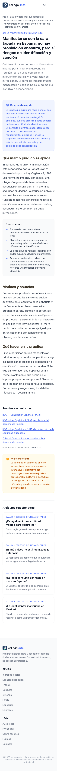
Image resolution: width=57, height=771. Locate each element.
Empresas (8, 710)
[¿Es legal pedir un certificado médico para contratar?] (28, 525)
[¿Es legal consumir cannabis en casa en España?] (28, 582)
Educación (8, 705)
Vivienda (7, 695)
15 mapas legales (11, 674)
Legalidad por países (14, 679)
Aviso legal (8, 723)
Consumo (7, 689)
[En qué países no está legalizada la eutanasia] (28, 553)
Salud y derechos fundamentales (23, 33)
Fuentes (7, 739)
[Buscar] (45, 5)
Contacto (7, 744)
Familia (6, 700)
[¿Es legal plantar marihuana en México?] (28, 610)
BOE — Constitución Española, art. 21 (22, 414)
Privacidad (8, 728)
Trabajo (7, 684)
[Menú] (51, 5)
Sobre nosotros (11, 733)
